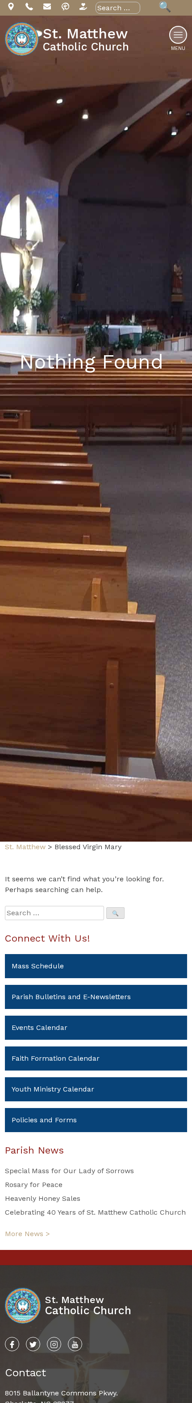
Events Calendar (39, 1027)
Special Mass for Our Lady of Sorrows (69, 1170)
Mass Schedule (38, 966)
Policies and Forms (44, 1120)
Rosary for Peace (34, 1184)
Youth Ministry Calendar (53, 1089)
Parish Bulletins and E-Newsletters (71, 996)
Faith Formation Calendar (56, 1058)
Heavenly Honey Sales (42, 1198)
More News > (27, 1233)
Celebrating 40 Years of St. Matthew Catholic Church (95, 1212)
